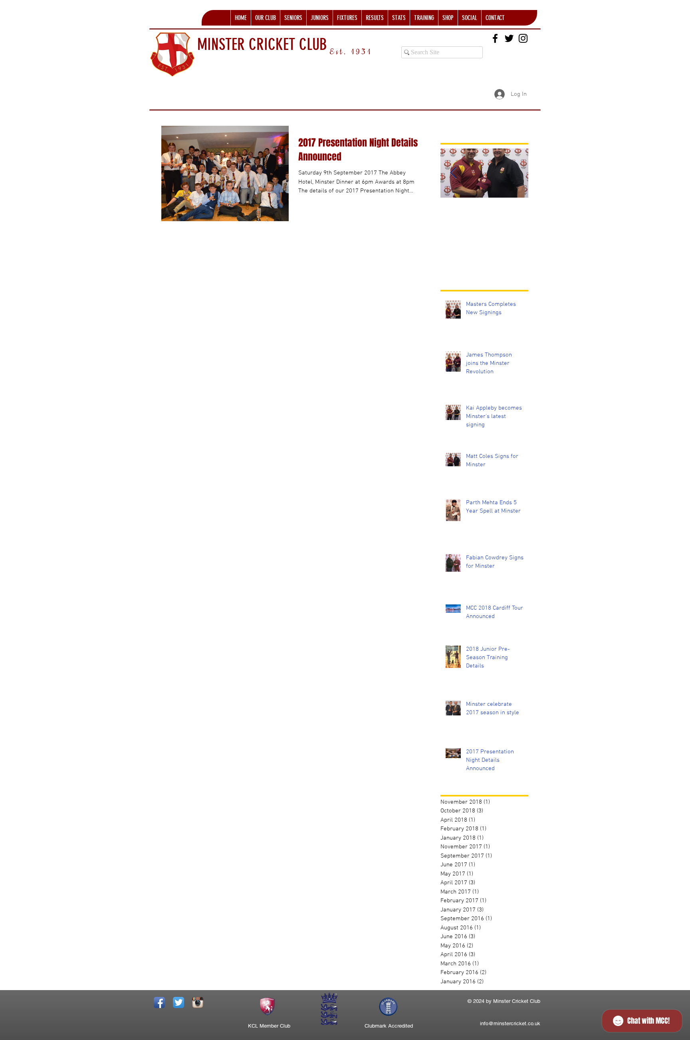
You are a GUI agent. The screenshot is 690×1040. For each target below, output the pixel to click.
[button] (265, 18)
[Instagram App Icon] (197, 1002)
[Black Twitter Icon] (509, 38)
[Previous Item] (453, 173)
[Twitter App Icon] (178, 1002)
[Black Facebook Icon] (495, 38)
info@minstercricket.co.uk (510, 1023)
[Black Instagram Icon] (523, 38)
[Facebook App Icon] (159, 1002)
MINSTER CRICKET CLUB (262, 44)
